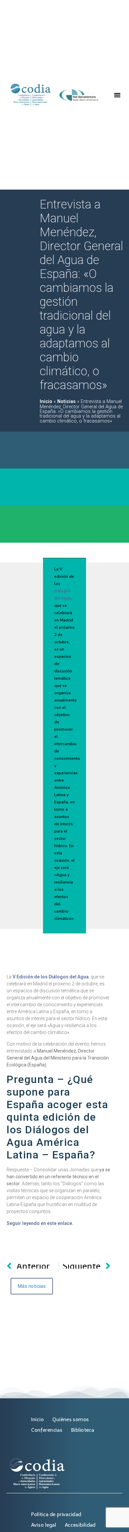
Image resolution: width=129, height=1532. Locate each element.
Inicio (46, 401)
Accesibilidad (80, 1525)
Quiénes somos (70, 1419)
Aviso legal (43, 1525)
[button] (117, 95)
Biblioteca (82, 1430)
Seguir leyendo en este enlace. (40, 1223)
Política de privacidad (56, 1514)
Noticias (66, 401)
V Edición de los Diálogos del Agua (51, 976)
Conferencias (46, 1430)
